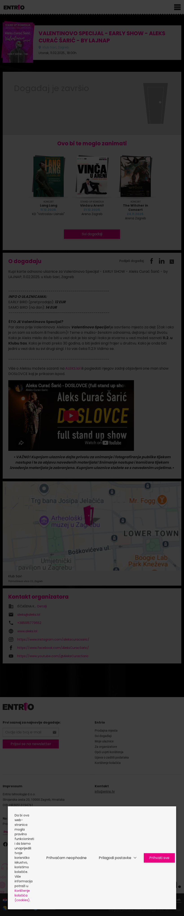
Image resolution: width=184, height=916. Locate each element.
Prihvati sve (159, 857)
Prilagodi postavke (115, 857)
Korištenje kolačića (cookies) (22, 895)
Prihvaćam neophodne (66, 857)
